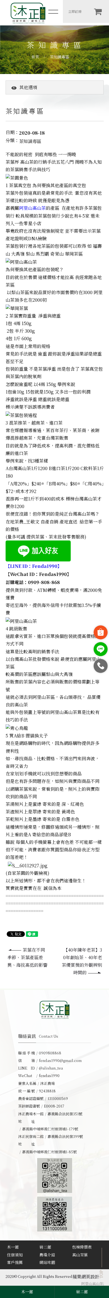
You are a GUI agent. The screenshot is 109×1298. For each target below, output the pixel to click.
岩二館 (45, 1247)
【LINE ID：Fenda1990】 (34, 566)
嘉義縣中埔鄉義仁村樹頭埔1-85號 (49, 1151)
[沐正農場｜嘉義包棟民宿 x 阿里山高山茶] (28, 12)
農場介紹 (47, 1254)
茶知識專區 (59, 56)
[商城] (98, 11)
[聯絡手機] (101, 666)
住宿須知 (15, 1254)
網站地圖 (47, 1262)
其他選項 (28, 87)
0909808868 (50, 1053)
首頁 (35, 56)
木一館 (13, 1247)
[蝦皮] (101, 632)
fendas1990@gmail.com (60, 1060)
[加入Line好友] (101, 649)
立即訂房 (75, 11)
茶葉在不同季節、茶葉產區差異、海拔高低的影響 (27, 957)
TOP (101, 1274)
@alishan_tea (51, 1068)
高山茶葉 (80, 1254)
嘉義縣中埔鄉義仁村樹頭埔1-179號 (50, 1129)
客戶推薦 (15, 1262)
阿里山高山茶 (32, 208)
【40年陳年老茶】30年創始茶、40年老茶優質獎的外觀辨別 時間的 (82, 961)
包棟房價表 (82, 1247)
